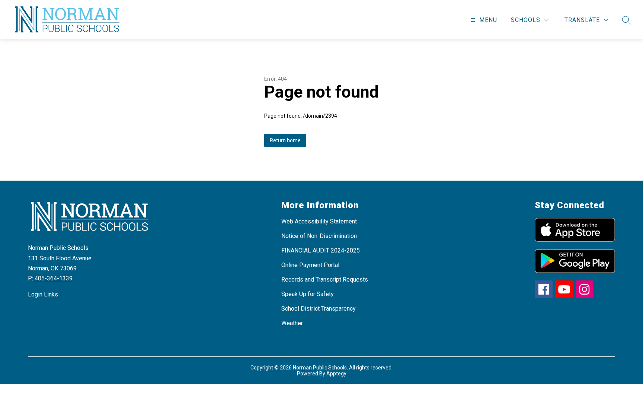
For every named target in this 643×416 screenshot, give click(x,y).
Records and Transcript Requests (324, 279)
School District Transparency (318, 308)
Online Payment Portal (310, 265)
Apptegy (336, 374)
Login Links (43, 294)
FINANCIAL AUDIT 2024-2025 (320, 250)
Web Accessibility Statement (319, 221)
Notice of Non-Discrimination (319, 235)
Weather (292, 323)
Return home (285, 140)
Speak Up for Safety (307, 294)
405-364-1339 (54, 278)
